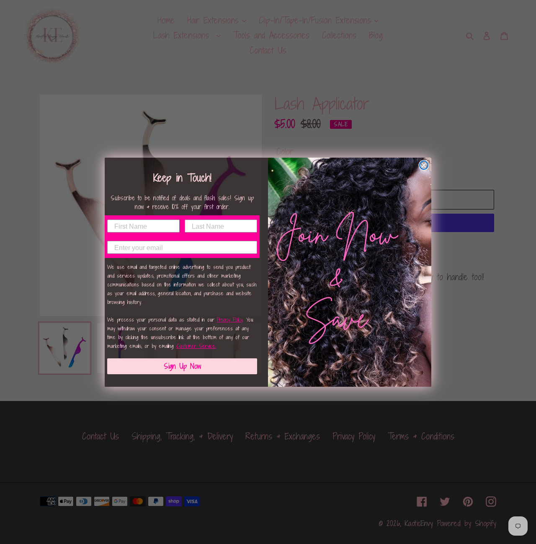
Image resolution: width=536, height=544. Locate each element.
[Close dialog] (424, 165)
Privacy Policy (230, 319)
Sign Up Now (182, 366)
